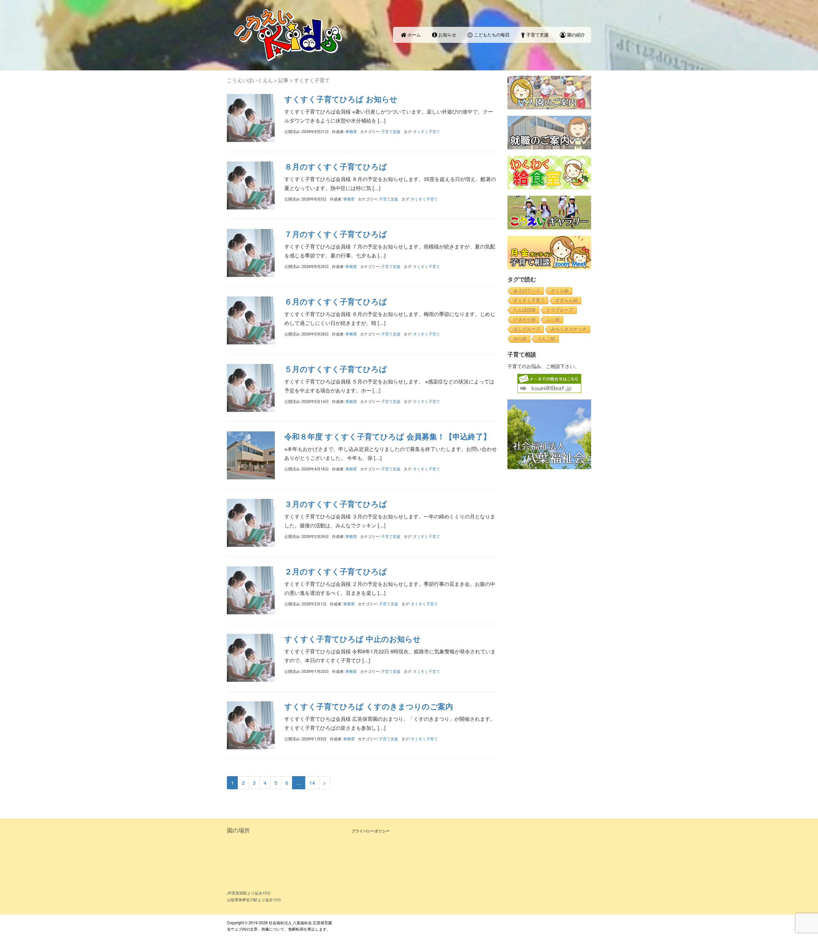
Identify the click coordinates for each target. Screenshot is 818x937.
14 (312, 782)
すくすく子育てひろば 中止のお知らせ (352, 638)
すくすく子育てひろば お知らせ (340, 98)
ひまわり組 (524, 319)
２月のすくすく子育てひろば (335, 571)
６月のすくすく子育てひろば (335, 301)
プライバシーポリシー (370, 830)
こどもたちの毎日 (491, 34)
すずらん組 (566, 300)
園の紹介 (575, 34)
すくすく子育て (426, 131)
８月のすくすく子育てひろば (335, 166)
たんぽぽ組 (524, 309)
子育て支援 (537, 34)
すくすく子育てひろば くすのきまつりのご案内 (368, 706)
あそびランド (526, 290)
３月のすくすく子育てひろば (335, 503)
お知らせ (446, 34)
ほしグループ (526, 329)
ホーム (413, 34)
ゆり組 (520, 338)
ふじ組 (553, 319)
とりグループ (559, 309)
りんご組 (546, 338)
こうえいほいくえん (250, 80)
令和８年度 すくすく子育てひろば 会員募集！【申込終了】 (387, 436)
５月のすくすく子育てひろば (335, 368)
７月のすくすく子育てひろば (335, 233)
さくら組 (560, 290)
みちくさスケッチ (569, 329)
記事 (283, 80)
